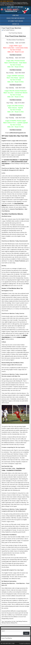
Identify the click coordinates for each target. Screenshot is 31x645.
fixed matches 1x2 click (10, 621)
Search (3, 630)
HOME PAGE (15, 15)
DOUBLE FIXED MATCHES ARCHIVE (16, 18)
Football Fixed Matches (24, 643)
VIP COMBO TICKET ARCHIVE (15, 21)
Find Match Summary (15, 54)
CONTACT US (15, 24)
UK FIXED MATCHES (6, 1)
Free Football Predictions (8, 30)
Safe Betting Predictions (21, 621)
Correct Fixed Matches (7, 638)
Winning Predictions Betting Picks (9, 622)
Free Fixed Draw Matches (11, 28)
